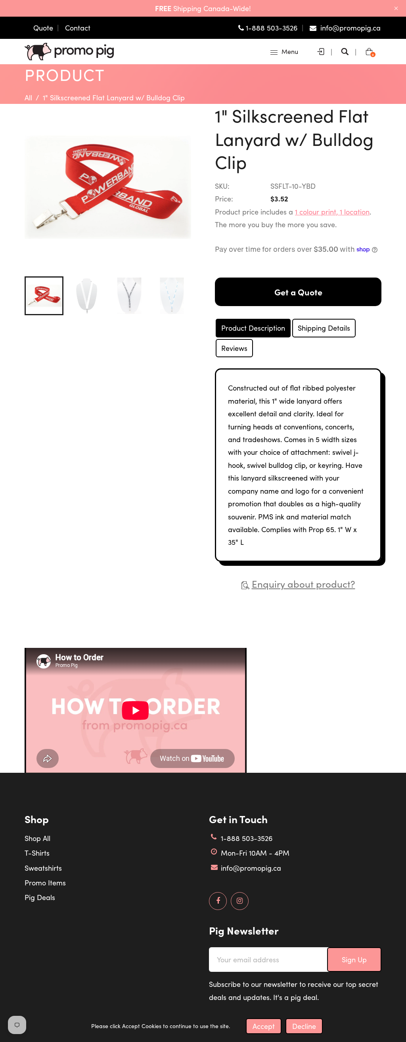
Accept (264, 1026)
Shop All (37, 838)
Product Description (253, 328)
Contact (77, 28)
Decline (304, 1026)
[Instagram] (239, 900)
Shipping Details (324, 328)
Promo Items (45, 882)
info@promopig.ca (251, 868)
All (28, 97)
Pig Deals (40, 897)
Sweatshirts (43, 868)
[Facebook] (217, 900)
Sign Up (354, 959)
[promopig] (69, 51)
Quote (43, 28)
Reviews (234, 348)
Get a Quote (298, 292)
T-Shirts (37, 853)
